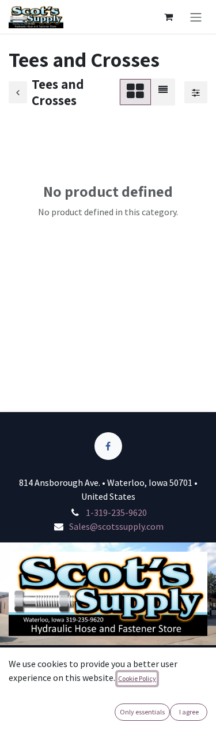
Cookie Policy (137, 678)
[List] (163, 92)
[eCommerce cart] (168, 16)
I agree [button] (189, 711)
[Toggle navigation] (195, 17)
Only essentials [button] (142, 711)
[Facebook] (108, 446)
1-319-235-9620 (116, 512)
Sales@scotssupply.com (116, 526)
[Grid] (135, 92)
